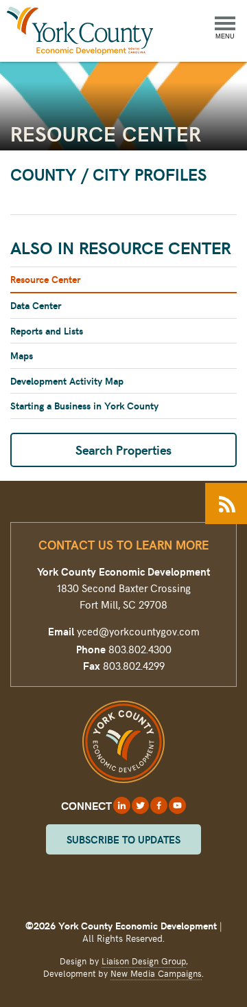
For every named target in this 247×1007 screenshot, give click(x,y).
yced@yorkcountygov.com (138, 631)
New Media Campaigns (156, 973)
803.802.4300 (140, 649)
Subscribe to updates (123, 839)
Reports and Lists (46, 330)
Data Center (35, 305)
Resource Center (45, 279)
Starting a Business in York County (84, 405)
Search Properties (123, 449)
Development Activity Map (67, 380)
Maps (21, 355)
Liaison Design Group (144, 961)
